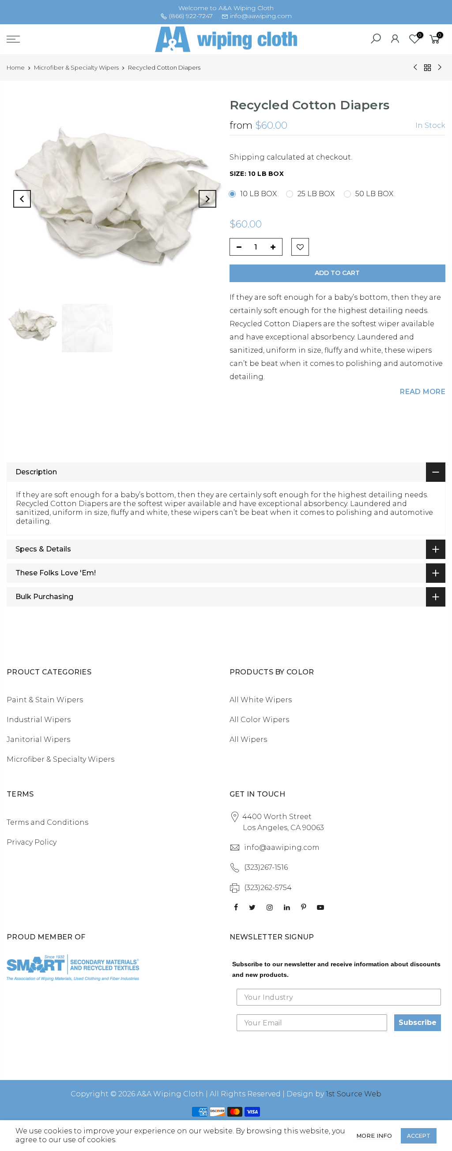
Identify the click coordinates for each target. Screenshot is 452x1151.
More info (374, 1135)
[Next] (207, 199)
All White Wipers (261, 700)
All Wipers (248, 739)
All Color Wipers (259, 719)
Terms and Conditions (47, 822)
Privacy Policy (31, 842)
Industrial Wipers (39, 719)
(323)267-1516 (266, 867)
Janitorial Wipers (38, 739)
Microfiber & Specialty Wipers (76, 67)
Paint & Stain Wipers (45, 700)
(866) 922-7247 (191, 16)
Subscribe (418, 1022)
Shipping (247, 157)
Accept (418, 1135)
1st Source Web (353, 1094)
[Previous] (22, 199)
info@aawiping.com (261, 16)
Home (16, 67)
